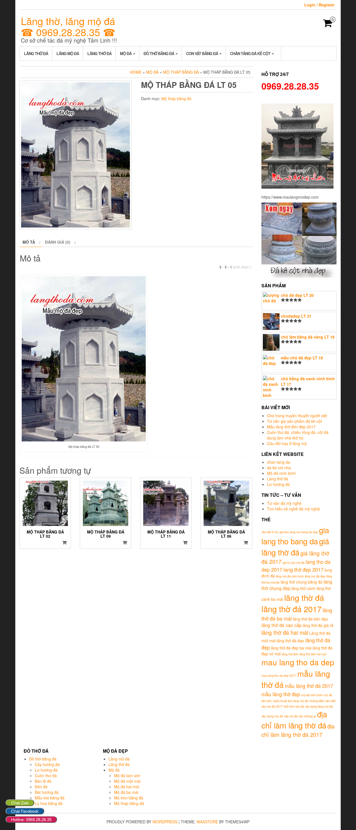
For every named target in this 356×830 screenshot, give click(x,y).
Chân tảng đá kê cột (250, 53)
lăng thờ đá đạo (290, 640)
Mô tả (29, 242)
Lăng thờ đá (36, 53)
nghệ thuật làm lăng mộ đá (290, 701)
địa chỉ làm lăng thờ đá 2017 (298, 730)
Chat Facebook (25, 811)
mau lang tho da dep (297, 662)
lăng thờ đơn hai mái (313, 654)
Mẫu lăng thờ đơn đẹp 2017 (291, 426)
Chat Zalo (20, 803)
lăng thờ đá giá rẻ (318, 625)
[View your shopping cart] (327, 25)
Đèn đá (41, 786)
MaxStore (207, 821)
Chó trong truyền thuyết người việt (297, 415)
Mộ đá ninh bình (281, 473)
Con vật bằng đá (202, 53)
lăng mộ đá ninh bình (290, 576)
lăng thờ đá (304, 597)
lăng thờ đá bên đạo (310, 619)
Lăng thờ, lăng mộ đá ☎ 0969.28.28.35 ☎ (68, 26)
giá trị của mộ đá (294, 562)
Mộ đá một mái (127, 781)
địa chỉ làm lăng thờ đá (294, 719)
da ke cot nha (279, 467)
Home (136, 72)
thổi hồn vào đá (294, 706)
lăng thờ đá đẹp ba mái (291, 648)
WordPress (164, 821)
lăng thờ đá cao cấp (281, 625)
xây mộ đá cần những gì (300, 716)
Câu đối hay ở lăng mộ (287, 443)
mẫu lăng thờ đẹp (280, 694)
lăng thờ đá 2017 (291, 608)
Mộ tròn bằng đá (128, 798)
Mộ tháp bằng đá (181, 72)
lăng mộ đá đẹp (315, 576)
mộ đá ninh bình (312, 695)
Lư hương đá (278, 484)
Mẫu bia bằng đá (50, 798)
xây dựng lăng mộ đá (319, 706)
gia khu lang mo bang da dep (299, 532)
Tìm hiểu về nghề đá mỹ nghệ (293, 509)
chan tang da (278, 462)
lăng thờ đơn (290, 654)
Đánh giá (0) (57, 242)
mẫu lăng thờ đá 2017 (309, 685)
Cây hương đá (47, 764)
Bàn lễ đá (43, 781)
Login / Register (319, 5)
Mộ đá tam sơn (127, 775)
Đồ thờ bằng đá (159, 53)
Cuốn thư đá (46, 775)
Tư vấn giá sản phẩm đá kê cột (294, 421)
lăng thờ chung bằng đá (301, 582)
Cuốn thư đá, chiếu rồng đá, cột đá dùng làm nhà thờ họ (297, 435)
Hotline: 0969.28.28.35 (31, 819)
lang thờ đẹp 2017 (303, 569)
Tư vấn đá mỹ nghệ (284, 503)
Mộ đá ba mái (126, 792)
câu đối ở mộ (269, 532)
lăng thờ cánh (303, 588)
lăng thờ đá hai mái (284, 632)
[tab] (30, 242)
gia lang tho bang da (295, 535)
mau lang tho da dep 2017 (278, 675)
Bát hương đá (47, 792)
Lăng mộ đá (67, 53)
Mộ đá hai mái (126, 786)
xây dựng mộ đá (272, 716)
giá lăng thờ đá (295, 546)
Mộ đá (126, 53)
